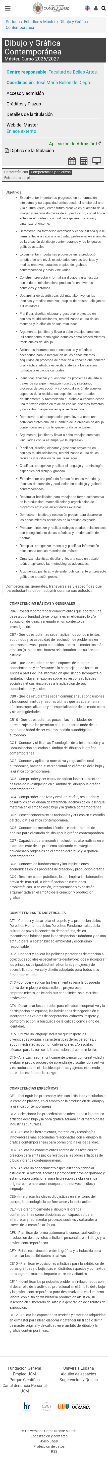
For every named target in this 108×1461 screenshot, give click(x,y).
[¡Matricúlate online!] (96, 162)
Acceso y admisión (25, 93)
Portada (13, 21)
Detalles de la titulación (30, 114)
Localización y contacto (49, 1436)
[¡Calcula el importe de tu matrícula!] (84, 162)
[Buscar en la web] (104, 8)
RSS (54, 1451)
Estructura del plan (19, 178)
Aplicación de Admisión (72, 143)
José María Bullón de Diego (63, 82)
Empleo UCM (24, 1374)
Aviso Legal (49, 1441)
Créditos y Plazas (24, 103)
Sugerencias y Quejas (79, 1379)
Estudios (31, 21)
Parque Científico (25, 1379)
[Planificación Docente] (72, 162)
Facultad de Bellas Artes (72, 72)
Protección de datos (49, 1446)
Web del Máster (22, 125)
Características (16, 172)
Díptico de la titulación (32, 150)
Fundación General (24, 1368)
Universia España (78, 1368)
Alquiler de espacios (78, 1374)
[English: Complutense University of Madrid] (87, 8)
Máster (49, 21)
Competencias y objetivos (51, 172)
